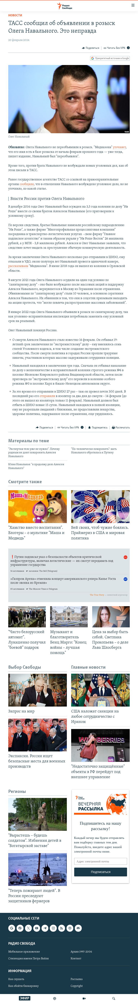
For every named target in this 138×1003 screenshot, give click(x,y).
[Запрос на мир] (37, 690)
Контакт (76, 958)
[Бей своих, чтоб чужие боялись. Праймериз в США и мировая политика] (100, 506)
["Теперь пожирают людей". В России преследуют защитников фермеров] (37, 869)
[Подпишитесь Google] (11, 928)
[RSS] (61, 928)
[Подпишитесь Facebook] (20, 928)
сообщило (27, 184)
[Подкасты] (69, 928)
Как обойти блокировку (23, 986)
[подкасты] (54, 998)
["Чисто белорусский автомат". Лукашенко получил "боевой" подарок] (27, 616)
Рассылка (77, 979)
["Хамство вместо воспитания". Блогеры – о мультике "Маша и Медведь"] (37, 506)
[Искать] (113, 998)
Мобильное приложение (24, 951)
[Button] (90, 48)
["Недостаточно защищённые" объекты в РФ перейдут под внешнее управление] (100, 745)
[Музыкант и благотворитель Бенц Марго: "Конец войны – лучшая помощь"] (69, 616)
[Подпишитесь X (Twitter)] (28, 928)
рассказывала (18, 266)
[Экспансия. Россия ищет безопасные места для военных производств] (37, 735)
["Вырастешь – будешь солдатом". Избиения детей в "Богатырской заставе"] (37, 814)
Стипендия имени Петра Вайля (28, 958)
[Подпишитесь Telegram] (45, 928)
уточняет (119, 147)
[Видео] (84, 998)
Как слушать (16, 979)
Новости (15, 15)
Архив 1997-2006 (81, 951)
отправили (47, 396)
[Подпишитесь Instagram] (53, 928)
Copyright (77, 986)
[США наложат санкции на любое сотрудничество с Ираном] (100, 690)
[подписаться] (78, 928)
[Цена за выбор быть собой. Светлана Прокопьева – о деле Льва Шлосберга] (111, 616)
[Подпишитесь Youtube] (36, 928)
